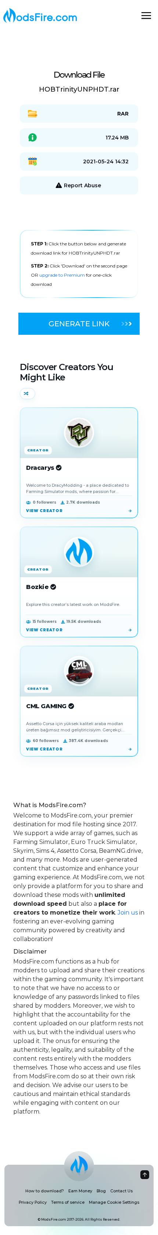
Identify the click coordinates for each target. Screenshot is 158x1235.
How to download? (44, 1191)
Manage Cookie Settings (114, 1202)
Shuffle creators (27, 393)
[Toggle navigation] (146, 15)
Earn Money (80, 1191)
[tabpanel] (79, 264)
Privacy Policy (33, 1202)
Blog (101, 1191)
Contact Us (121, 1191)
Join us (128, 912)
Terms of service (68, 1202)
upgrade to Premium (62, 275)
